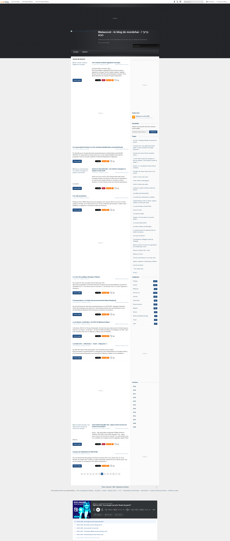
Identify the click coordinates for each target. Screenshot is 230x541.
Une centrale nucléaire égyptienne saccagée (106, 62)
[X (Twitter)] (177, 2)
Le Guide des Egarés (138, 213)
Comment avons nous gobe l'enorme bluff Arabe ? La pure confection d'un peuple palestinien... (144, 147)
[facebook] (174, 2)
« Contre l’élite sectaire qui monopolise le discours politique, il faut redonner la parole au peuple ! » (145, 160)
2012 (134, 412)
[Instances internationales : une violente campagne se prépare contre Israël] (82, 172)
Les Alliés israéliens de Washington (142, 226)
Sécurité (135, 296)
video (134, 323)
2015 (134, 401)
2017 (134, 394)
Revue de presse (137, 304)
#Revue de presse (124, 64)
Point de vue (136, 292)
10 (113, 473)
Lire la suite (77, 80)
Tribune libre (136, 300)
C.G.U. (120, 490)
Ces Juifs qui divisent (79, 196)
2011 (134, 416)
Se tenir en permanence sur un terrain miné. (144, 257)
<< (82, 473)
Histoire (135, 312)
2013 (134, 408)
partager (109, 514)
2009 (134, 423)
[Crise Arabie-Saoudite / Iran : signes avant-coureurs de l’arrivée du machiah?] (82, 428)
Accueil (76, 52)
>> (119, 473)
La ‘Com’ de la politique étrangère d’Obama (86, 277)
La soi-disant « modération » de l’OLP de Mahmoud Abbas (91, 322)
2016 (134, 397)
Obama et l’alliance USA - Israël (141, 250)
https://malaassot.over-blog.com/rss (144, 118)
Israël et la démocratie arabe (140, 184)
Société (135, 285)
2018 (134, 390)
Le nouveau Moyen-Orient (139, 223)
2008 (134, 427)
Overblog (125, 487)
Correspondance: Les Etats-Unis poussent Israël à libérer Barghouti (94, 300)
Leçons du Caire (137, 210)
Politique (135, 281)
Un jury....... (136, 272)
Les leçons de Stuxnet (139, 235)
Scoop (134, 319)
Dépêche (135, 308)
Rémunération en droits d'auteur (131, 490)
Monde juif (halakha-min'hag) (140, 316)
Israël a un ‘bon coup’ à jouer (140, 177)
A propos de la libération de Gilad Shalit (85, 452)
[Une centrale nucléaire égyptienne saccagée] (82, 64)
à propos (119, 514)
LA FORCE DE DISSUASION (140, 193)
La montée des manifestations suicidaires (144, 197)
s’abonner (99, 514)
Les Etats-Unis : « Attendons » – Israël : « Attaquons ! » (90, 344)
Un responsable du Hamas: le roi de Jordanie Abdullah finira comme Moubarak (98, 147)
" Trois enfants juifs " (138, 268)
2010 (134, 419)
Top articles (97, 490)
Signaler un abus (112, 490)
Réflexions (136, 289)
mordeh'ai (61, 490)
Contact (85, 52)
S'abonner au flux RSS (142, 116)
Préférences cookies (173, 490)
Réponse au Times (138, 254)
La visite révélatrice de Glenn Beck (142, 206)
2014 (134, 405)
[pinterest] (180, 2)
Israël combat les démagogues (141, 180)
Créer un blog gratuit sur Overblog (84, 490)
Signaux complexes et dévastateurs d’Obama (145, 261)
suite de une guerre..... (139, 265)
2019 (134, 386)
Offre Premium (144, 490)
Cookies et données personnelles (158, 490)
